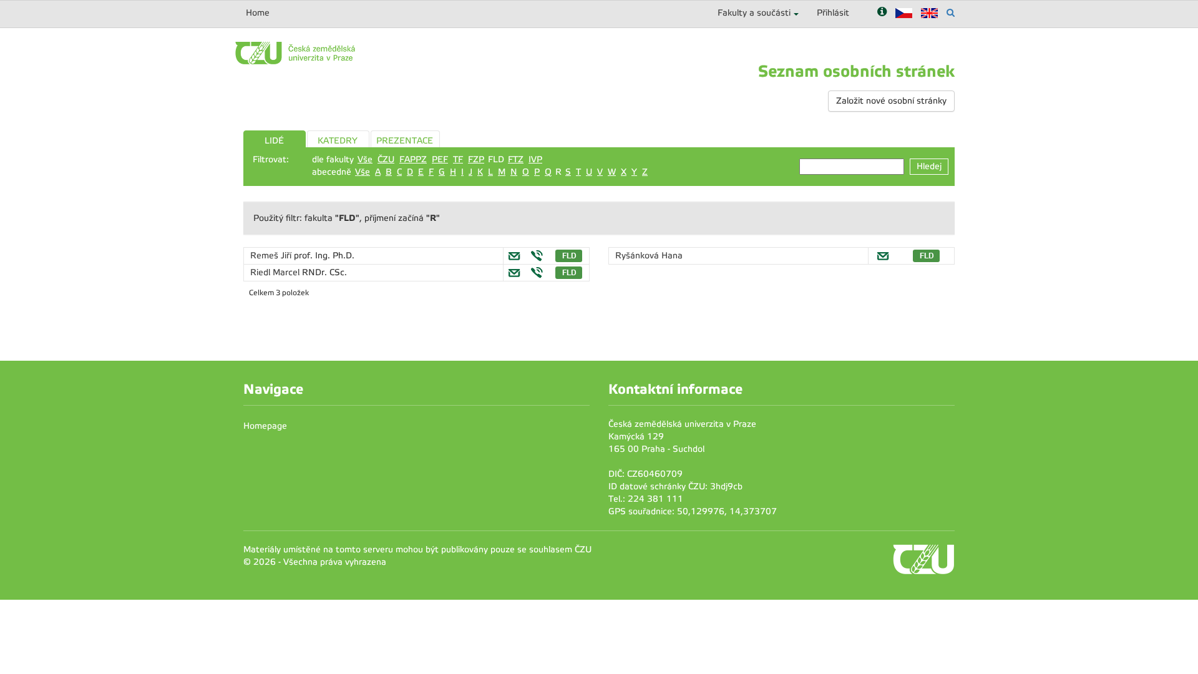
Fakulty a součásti (754, 12)
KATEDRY (338, 140)
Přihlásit (833, 12)
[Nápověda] (882, 12)
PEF (440, 159)
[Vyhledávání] (951, 12)
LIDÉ (274, 140)
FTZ (516, 159)
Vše (365, 159)
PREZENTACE (404, 140)
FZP (476, 159)
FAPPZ (413, 159)
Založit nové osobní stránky (891, 100)
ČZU (385, 159)
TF (458, 159)
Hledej (929, 166)
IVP (535, 159)
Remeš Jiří (272, 255)
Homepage (265, 426)
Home (258, 12)
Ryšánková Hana (649, 255)
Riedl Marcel (276, 272)
